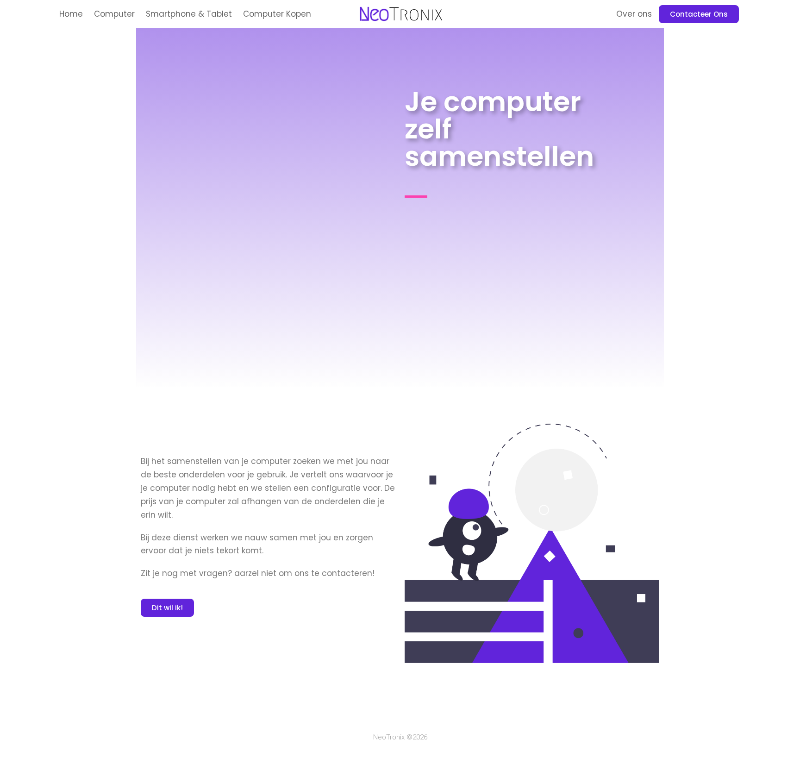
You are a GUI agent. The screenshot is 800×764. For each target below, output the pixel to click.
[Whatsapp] (409, 713)
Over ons (634, 14)
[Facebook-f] (372, 713)
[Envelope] (428, 713)
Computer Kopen (277, 14)
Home (71, 14)
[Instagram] (391, 713)
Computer (114, 14)
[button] (699, 14)
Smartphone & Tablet (189, 14)
